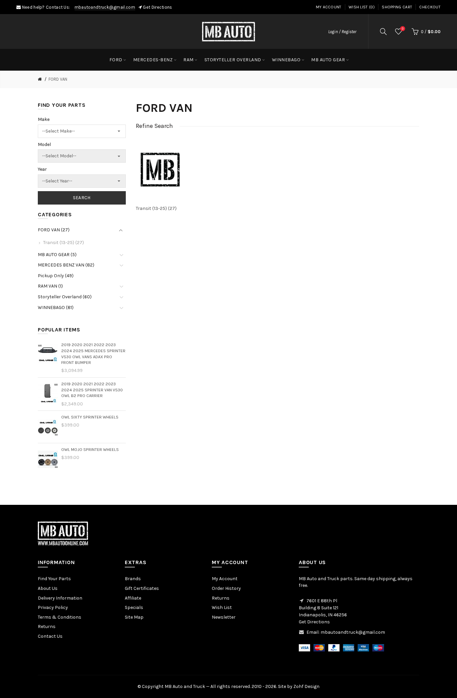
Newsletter (224, 617)
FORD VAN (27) (54, 230)
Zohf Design (306, 686)
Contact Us (50, 636)
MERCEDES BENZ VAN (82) (66, 265)
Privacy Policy (53, 607)
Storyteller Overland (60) (65, 297)
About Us (48, 588)
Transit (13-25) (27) (63, 242)
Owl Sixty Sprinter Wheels (89, 416)
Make (44, 119)
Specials (134, 607)
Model (44, 144)
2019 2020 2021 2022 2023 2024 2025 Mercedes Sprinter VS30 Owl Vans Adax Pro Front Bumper (93, 353)
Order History (226, 588)
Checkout (429, 7)
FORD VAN (58, 79)
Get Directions (157, 7)
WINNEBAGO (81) (56, 307)
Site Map (134, 617)
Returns (47, 626)
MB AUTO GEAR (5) (57, 254)
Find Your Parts (54, 578)
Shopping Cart (397, 7)
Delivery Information (60, 598)
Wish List (222, 607)
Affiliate (133, 598)
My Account (329, 7)
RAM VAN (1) (50, 286)
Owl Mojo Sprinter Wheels (90, 449)
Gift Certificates (142, 588)
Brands (133, 578)
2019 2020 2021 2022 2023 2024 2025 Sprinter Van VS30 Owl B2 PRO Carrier (92, 389)
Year (42, 169)
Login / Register (342, 31)
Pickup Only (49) (56, 276)
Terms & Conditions (59, 617)
